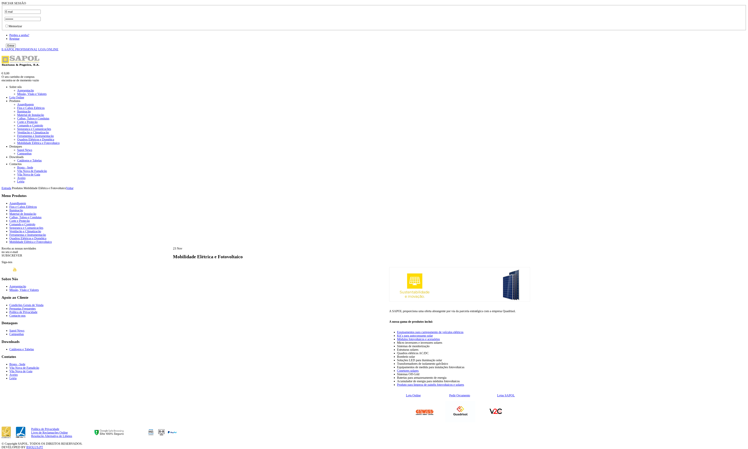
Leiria (20, 181)
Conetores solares (408, 370)
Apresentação (25, 90)
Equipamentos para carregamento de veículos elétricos (430, 332)
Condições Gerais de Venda (26, 305)
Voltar (69, 188)
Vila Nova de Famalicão (32, 171)
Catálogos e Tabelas (29, 160)
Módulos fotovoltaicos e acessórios (418, 339)
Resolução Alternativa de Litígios (51, 436)
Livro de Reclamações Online (49, 432)
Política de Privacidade (23, 312)
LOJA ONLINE (48, 49)
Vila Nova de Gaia (28, 174)
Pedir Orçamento (459, 395)
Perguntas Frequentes (22, 308)
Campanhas (24, 153)
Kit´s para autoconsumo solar (415, 335)
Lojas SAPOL (506, 395)
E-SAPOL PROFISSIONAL (19, 49)
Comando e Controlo (30, 125)
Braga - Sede (25, 167)
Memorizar (15, 26)
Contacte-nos (17, 315)
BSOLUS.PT (34, 447)
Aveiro (21, 178)
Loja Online (16, 97)
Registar (14, 38)
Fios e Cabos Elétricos (31, 108)
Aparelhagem (25, 104)
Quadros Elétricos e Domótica (35, 139)
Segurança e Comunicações (34, 129)
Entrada (6, 188)
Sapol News (24, 150)
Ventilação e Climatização (33, 132)
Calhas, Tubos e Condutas (33, 118)
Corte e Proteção (27, 122)
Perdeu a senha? (19, 35)
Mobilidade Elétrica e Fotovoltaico (38, 143)
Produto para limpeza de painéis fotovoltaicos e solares (430, 384)
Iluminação (24, 111)
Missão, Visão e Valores (32, 94)
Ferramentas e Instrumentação (35, 136)
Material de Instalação (30, 115)
